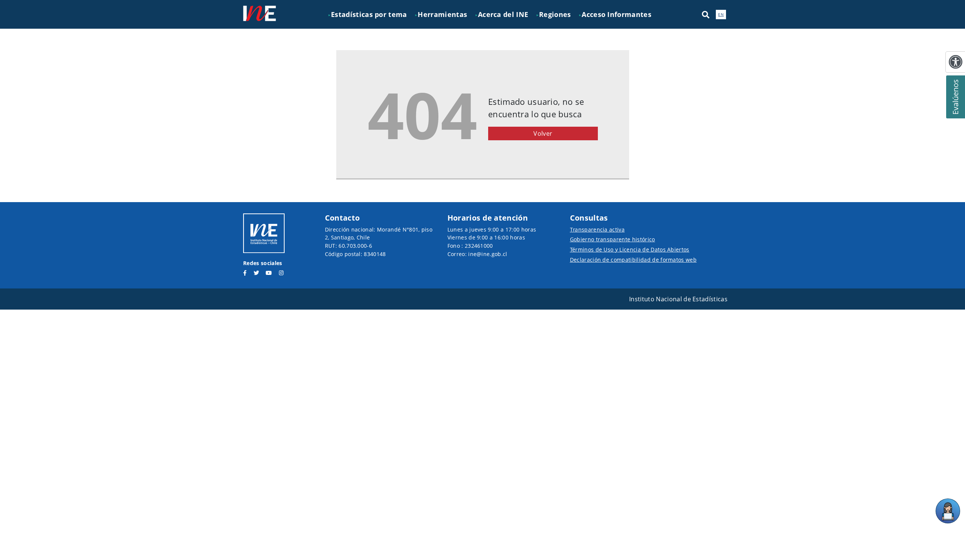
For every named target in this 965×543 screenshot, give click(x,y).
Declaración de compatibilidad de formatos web (633, 259)
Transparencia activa (597, 229)
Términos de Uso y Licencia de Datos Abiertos (629, 249)
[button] (706, 14)
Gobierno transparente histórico (612, 239)
